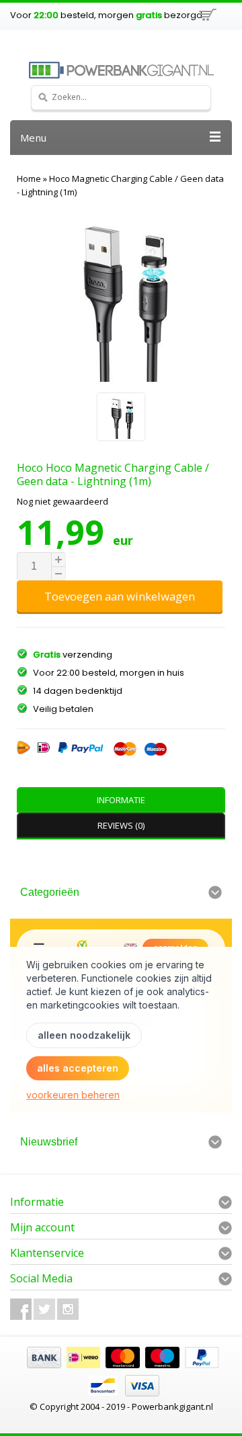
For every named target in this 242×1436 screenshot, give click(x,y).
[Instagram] (68, 1309)
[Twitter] (44, 1309)
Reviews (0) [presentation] (121, 825)
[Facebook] (21, 1309)
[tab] (121, 800)
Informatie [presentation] (121, 800)
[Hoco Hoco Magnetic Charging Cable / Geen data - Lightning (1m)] (121, 418)
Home (29, 178)
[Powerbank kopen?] (121, 70)
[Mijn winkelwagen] (207, 17)
